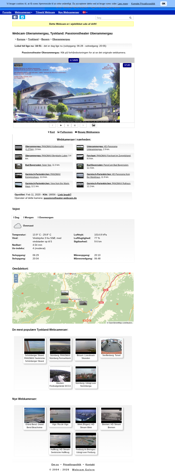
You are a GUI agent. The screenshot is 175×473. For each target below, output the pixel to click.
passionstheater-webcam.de (60, 198)
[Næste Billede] (83, 125)
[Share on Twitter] (22, 17)
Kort (52, 132)
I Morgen (28, 217)
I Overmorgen (45, 217)
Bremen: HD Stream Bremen (111, 425)
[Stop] (74, 125)
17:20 (127, 65)
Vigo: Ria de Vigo (60, 424)
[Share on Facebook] (15, 17)
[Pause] (67, 125)
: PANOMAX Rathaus (108, 183)
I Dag (16, 217)
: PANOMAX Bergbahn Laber (46, 155)
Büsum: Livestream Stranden (86, 356)
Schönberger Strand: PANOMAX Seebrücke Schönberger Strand (34, 358)
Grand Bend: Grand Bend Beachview (34, 425)
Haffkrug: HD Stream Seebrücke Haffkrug (60, 451)
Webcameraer (23, 12)
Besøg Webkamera (89, 132)
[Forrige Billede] (52, 125)
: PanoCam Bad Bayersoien (107, 165)
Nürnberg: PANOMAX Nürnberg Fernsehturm (60, 356)
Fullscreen (66, 132)
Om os (55, 464)
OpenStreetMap (115, 323)
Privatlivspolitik (72, 464)
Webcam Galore (83, 469)
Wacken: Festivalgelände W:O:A (60, 384)
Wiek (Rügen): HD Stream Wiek (85, 425)
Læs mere (123, 3)
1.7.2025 (74, 60)
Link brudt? (64, 194)
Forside (7, 12)
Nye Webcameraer (68, 12)
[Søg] (130, 17)
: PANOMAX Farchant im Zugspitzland (109, 155)
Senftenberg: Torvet (111, 355)
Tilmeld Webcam (45, 12)
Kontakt (90, 464)
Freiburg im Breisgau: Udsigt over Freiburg (86, 451)
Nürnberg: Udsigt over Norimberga (86, 384)
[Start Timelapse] (61, 125)
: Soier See (38, 165)
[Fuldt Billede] (93, 125)
